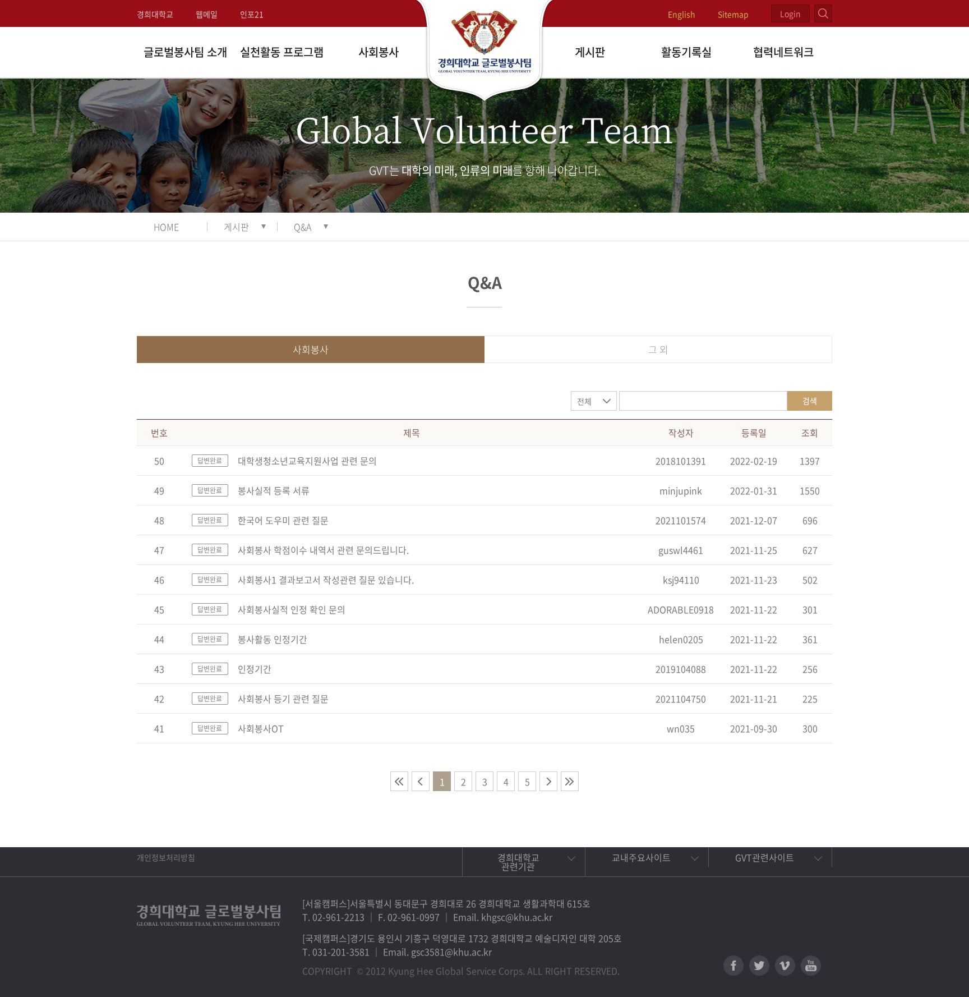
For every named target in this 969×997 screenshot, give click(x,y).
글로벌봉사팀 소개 (185, 52)
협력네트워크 (783, 52)
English (681, 14)
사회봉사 (378, 52)
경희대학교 (155, 14)
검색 (809, 400)
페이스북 (733, 965)
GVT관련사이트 (764, 857)
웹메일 (207, 14)
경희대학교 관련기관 (518, 862)
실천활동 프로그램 (282, 52)
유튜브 (811, 965)
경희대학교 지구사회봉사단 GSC (484, 51)
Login (790, 13)
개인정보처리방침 (166, 857)
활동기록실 (686, 52)
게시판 (590, 52)
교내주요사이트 (641, 857)
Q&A (302, 226)
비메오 (785, 965)
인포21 (252, 14)
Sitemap (733, 14)
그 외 (658, 349)
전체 (584, 401)
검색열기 (823, 13)
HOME (166, 226)
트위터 (759, 965)
